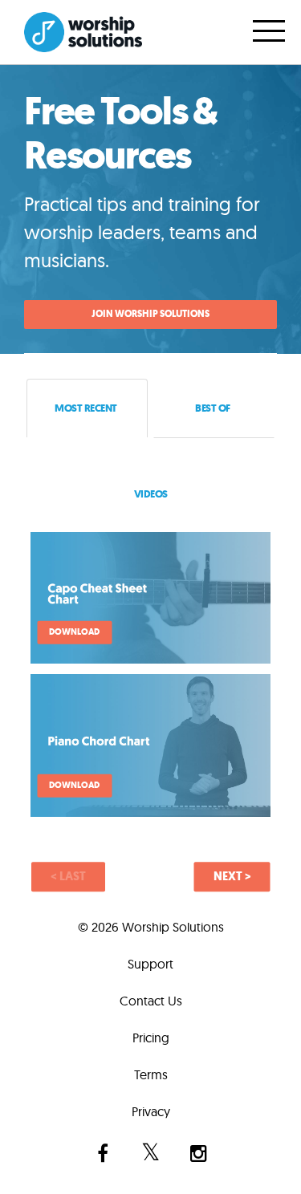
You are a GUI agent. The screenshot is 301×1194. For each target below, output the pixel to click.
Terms (151, 1074)
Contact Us (151, 1001)
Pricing (150, 1038)
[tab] (87, 408)
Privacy (151, 1111)
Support (150, 964)
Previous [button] (68, 877)
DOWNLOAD (74, 632)
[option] (150, 685)
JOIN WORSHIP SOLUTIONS (150, 313)
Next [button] (232, 877)
